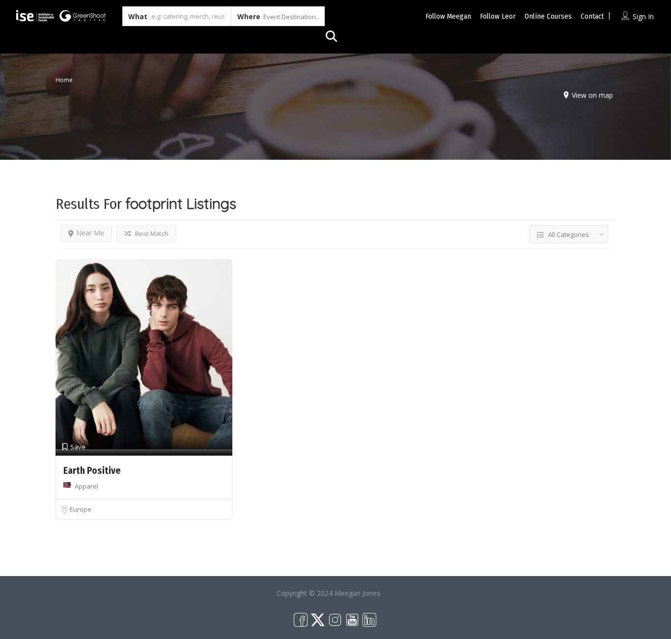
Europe (80, 509)
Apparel (86, 486)
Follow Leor (498, 16)
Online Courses (548, 16)
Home (64, 80)
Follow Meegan (448, 16)
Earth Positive (92, 470)
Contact (592, 16)
